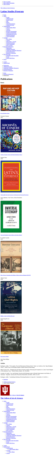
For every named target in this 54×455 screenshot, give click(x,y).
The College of (17, 395)
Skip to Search (6, 4)
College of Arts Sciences (9, 381)
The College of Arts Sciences (8, 8)
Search (4, 59)
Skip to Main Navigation (8, 3)
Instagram (5, 379)
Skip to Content (6, 1)
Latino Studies (12, 11)
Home (4, 14)
